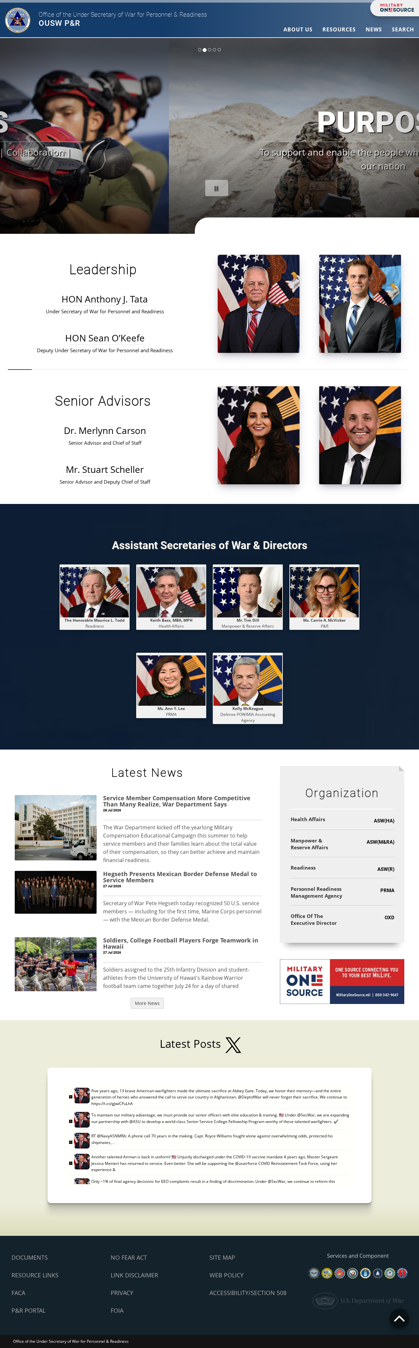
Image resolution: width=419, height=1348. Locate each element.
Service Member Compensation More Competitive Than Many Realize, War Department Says (176, 801)
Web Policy (227, 1275)
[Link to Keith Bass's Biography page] (171, 592)
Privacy (122, 1293)
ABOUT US (298, 29)
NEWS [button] (374, 29)
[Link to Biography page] (247, 592)
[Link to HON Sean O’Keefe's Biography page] (360, 303)
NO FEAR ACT (129, 1257)
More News (147, 1003)
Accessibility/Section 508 (248, 1293)
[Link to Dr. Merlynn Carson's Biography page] (259, 435)
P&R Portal (28, 1310)
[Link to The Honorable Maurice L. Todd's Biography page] (94, 592)
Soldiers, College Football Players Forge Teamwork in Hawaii (180, 943)
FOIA (117, 1310)
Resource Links (35, 1275)
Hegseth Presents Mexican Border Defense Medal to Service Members (180, 877)
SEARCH (403, 29)
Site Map (222, 1257)
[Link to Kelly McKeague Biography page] (247, 680)
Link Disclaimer (134, 1275)
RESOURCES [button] (339, 29)
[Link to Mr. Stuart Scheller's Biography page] (360, 435)
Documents (29, 1257)
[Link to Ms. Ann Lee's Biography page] (171, 680)
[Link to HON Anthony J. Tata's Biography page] (259, 303)
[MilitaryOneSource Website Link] (342, 981)
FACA (18, 1293)
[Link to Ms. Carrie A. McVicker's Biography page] (324, 592)
